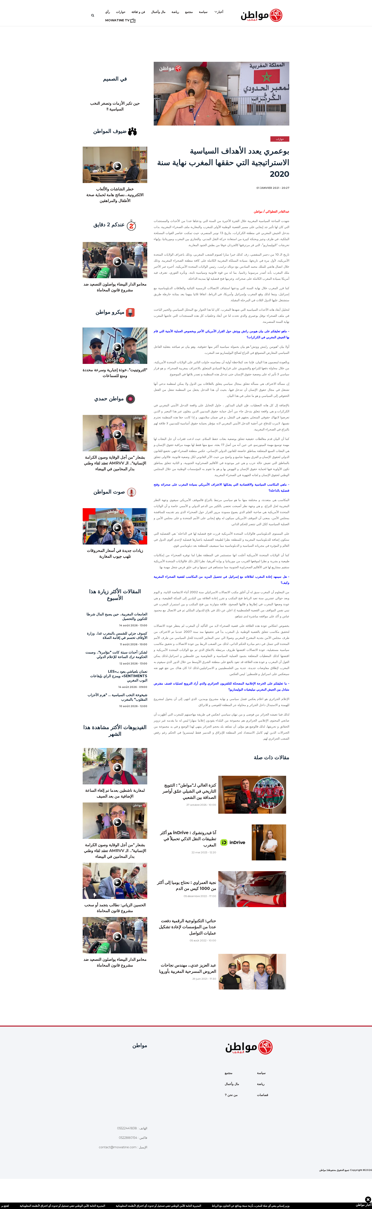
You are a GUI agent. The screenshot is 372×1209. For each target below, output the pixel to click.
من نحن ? (231, 1095)
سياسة (203, 12)
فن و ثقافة (138, 12)
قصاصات (262, 1095)
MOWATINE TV (117, 20)
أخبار (220, 12)
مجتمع (189, 12)
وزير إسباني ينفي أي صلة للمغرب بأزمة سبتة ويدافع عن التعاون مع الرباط (221, 1205)
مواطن (322, 1170)
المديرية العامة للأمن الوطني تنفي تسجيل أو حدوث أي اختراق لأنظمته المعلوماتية (128, 1205)
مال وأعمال (158, 12)
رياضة (175, 12)
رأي (107, 12)
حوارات (121, 12)
